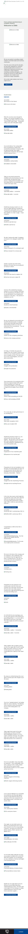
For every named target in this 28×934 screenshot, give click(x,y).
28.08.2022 (14, 642)
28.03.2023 (14, 287)
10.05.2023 (14, 232)
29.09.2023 (13, 173)
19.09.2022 (14, 612)
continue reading (10, 126)
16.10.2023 (14, 113)
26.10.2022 (14, 493)
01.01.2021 (14, 790)
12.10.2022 (14, 521)
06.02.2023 (14, 406)
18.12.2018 (13, 821)
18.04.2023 (14, 258)
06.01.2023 (13, 433)
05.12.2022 (14, 463)
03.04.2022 (13, 728)
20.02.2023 (14, 378)
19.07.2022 (14, 671)
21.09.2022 (14, 550)
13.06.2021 (14, 759)
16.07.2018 (14, 851)
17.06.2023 (14, 204)
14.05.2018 (14, 880)
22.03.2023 (14, 317)
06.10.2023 (14, 143)
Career (21, 931)
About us (8, 84)
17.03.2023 (14, 348)
